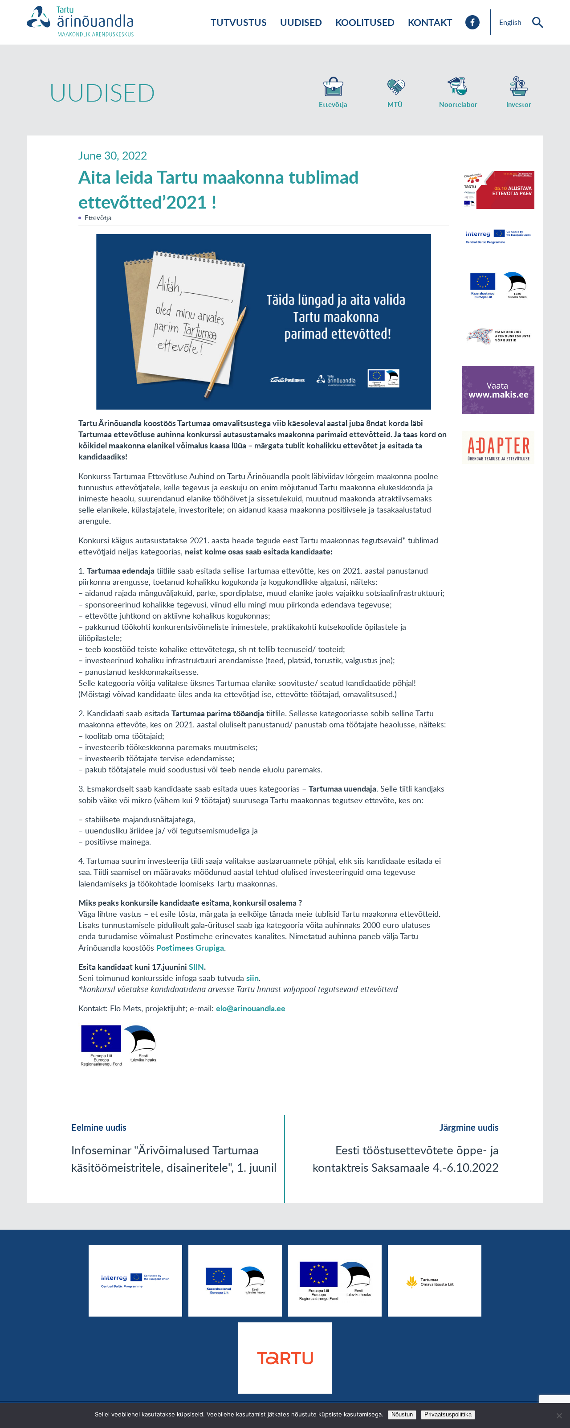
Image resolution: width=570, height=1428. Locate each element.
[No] (558, 1415)
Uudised (301, 22)
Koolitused (365, 22)
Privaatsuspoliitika (448, 1414)
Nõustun (402, 1414)
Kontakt (430, 22)
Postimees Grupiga (190, 947)
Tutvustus (239, 22)
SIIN (196, 967)
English (510, 22)
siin (252, 978)
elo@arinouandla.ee (250, 1008)
